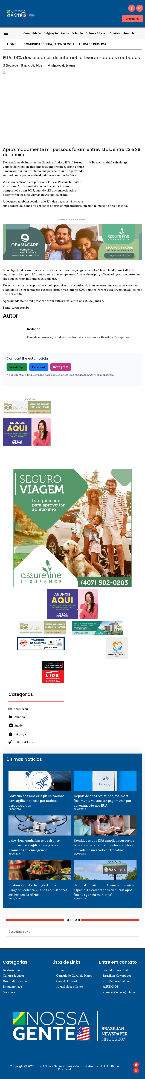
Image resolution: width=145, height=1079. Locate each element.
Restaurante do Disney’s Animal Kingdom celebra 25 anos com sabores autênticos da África (37, 890)
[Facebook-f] (131, 8)
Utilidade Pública (91, 44)
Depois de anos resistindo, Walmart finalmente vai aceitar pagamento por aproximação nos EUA (103, 800)
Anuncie (129, 33)
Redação (33, 329)
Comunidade (32, 33)
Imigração (51, 33)
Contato (115, 33)
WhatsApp (16, 367)
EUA (49, 44)
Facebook (39, 367)
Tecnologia (64, 44)
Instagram (60, 367)
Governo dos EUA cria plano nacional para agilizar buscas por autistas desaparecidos (37, 800)
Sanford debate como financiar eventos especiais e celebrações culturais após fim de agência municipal (104, 890)
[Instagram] (139, 8)
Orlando (77, 33)
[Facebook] (136, 1065)
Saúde (64, 33)
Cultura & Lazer (96, 33)
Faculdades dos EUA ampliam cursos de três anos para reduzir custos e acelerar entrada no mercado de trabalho (104, 845)
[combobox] (72, 931)
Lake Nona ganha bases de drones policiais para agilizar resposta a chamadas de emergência (34, 845)
